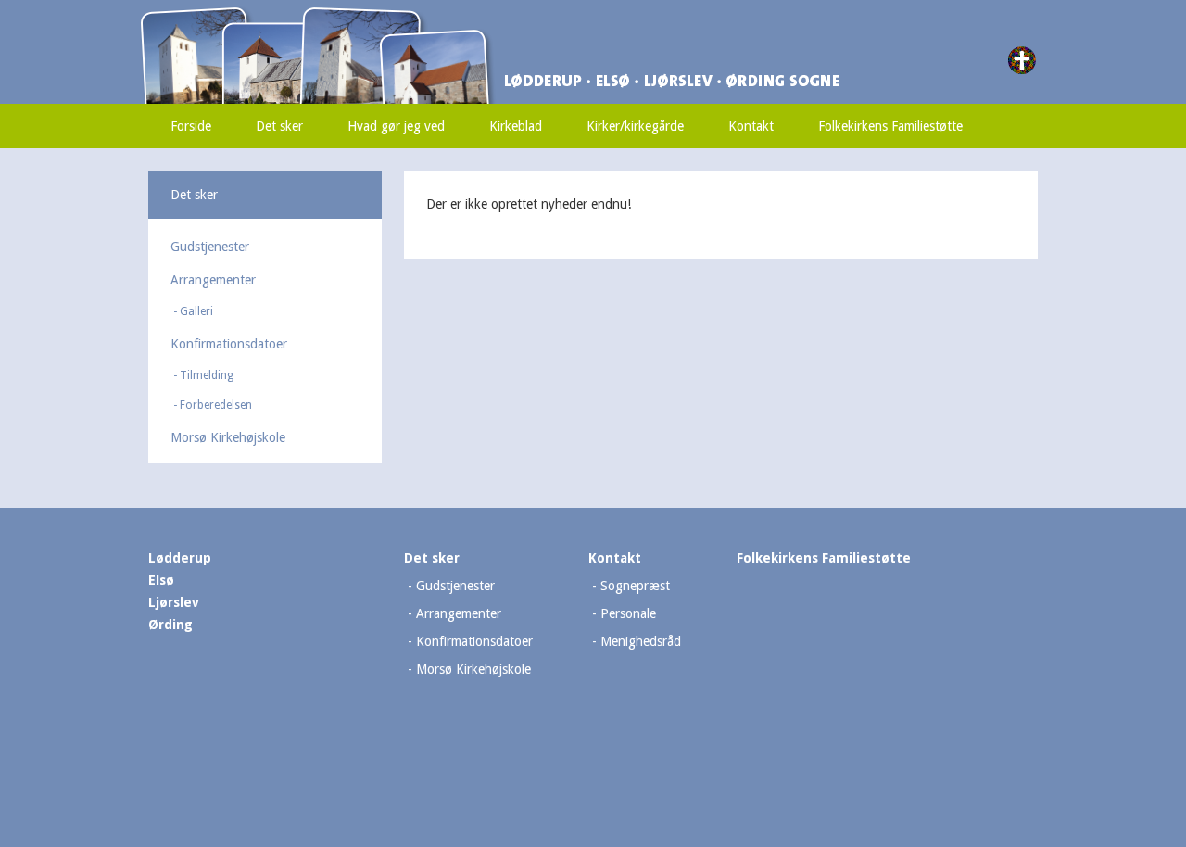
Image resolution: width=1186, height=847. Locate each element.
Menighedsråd (640, 641)
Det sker (279, 126)
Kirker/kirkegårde (635, 126)
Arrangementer (213, 279)
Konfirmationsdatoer (228, 343)
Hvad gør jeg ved (396, 126)
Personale (628, 613)
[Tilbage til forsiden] (403, 15)
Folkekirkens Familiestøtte (890, 126)
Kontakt (751, 126)
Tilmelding (206, 375)
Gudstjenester (209, 246)
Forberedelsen (216, 404)
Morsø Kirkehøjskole (227, 437)
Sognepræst (635, 585)
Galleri (196, 311)
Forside (190, 126)
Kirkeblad (515, 126)
